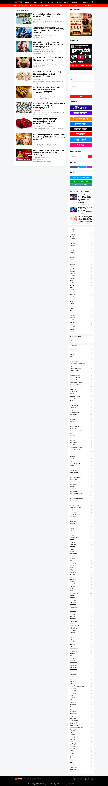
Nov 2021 (81, 280)
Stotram (81, 519)
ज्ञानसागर (81, 589)
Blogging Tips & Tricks (81, 368)
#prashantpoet (81, 350)
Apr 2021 (81, 285)
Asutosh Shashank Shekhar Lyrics (81, 359)
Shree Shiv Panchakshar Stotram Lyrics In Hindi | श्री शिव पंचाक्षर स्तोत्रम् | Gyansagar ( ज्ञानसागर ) (48, 44)
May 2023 (81, 266)
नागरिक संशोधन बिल (81, 626)
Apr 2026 (81, 236)
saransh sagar (81, 496)
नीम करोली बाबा (81, 633)
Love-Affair (81, 440)
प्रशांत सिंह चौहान (81, 642)
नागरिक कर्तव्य (81, 623)
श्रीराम (81, 732)
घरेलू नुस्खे (81, 577)
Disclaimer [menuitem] (75, 2)
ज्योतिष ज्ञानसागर (81, 593)
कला (81, 561)
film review (81, 401)
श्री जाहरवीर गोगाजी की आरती (81, 728)
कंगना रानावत (81, 551)
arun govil (81, 352)
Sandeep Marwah (81, 491)
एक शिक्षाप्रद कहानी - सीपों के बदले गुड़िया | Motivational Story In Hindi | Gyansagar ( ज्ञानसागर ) (49, 74)
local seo (81, 435)
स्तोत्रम (81, 760)
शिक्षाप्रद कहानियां (81, 721)
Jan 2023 (81, 273)
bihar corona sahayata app (81, 363)
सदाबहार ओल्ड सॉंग (81, 737)
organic (81, 461)
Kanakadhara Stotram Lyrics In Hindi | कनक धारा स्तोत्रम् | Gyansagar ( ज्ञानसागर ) (48, 152)
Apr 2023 (81, 269)
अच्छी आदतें (81, 530)
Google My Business (81, 410)
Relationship (81, 489)
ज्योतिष (81, 591)
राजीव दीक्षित (81, 688)
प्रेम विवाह (81, 647)
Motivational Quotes (81, 449)
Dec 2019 (81, 320)
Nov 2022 (81, 276)
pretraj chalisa (81, 472)
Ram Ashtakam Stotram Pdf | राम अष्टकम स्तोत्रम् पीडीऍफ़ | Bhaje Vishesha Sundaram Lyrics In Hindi (85, 219)
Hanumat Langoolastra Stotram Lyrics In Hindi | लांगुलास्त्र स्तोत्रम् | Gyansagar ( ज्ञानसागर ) (49, 137)
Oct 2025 (81, 248)
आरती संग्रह (81, 547)
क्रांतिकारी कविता (81, 572)
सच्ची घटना (81, 735)
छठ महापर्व (81, 584)
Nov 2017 (81, 329)
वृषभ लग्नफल (81, 716)
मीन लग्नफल (81, 684)
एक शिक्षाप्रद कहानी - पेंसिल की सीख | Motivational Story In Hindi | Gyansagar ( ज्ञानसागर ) (47, 90)
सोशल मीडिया (81, 758)
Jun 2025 (81, 250)
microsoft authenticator (81, 447)
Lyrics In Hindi (81, 442)
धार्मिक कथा (81, 616)
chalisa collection (81, 375)
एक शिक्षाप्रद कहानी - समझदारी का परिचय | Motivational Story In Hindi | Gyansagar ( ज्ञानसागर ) (49, 105)
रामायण (81, 695)
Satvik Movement (81, 503)
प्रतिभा (81, 640)
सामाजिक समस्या (38, 5)
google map (81, 407)
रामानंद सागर (81, 693)
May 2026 (81, 234)
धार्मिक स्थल (81, 619)
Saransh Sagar (64, 784)
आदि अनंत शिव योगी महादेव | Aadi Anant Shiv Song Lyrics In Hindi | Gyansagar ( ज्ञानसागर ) (48, 30)
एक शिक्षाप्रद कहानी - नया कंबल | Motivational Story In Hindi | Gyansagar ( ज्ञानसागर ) (45, 121)
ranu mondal (81, 484)
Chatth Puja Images (81, 377)
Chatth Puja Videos (81, 387)
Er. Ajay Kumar (81, 398)
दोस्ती (81, 609)
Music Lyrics (81, 454)
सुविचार (81, 756)
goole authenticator (81, 412)
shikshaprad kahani (81, 507)
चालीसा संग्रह (68, 5)
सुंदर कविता (81, 753)
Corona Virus (81, 391)
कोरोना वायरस (81, 570)
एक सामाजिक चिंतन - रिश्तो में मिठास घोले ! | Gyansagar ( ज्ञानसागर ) (49, 59)
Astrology (81, 356)
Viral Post (81, 524)
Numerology (81, 456)
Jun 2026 (81, 232)
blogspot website (81, 370)
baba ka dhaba (81, 361)
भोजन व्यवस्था (81, 667)
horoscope (81, 419)
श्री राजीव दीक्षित (81, 730)
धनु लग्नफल (81, 612)
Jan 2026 (81, 243)
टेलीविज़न (81, 598)
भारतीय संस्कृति (23, 5)
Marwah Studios (81, 445)
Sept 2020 (81, 299)
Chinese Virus (81, 389)
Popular (72, 191)
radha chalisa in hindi (81, 475)
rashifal (81, 486)
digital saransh (81, 394)
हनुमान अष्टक (81, 769)
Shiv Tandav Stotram (81, 514)
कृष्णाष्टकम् (81, 568)
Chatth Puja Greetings (81, 384)
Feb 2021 (81, 287)
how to (81, 421)
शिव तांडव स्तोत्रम (81, 725)
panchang (81, 465)
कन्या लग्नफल (81, 554)
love (81, 438)
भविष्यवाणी (81, 660)
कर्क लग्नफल (81, 558)
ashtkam (81, 354)
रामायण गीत (81, 698)
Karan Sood (81, 428)
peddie (81, 468)
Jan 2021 (81, 290)
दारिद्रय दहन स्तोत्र (81, 607)
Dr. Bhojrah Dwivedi (81, 396)
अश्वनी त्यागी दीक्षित (81, 537)
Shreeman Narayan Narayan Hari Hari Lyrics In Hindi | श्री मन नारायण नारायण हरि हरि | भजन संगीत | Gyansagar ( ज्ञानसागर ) (85, 198)
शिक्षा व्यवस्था (81, 718)
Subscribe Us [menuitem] (86, 2)
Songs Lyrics (81, 517)
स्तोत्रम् (75, 5)
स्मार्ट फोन (81, 765)
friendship (81, 403)
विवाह (81, 709)
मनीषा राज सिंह (81, 674)
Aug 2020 (81, 301)
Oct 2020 (81, 297)
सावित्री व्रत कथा (81, 751)
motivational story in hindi (81, 452)
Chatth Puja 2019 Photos (81, 382)
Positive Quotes (81, 470)
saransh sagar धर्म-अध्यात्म (81, 498)
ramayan (81, 482)
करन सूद (81, 556)
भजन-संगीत (81, 658)
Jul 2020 (81, 303)
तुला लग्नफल (81, 605)
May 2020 (81, 308)
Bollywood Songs (81, 373)
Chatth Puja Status (81, 380)
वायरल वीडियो (81, 704)
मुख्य (15, 5)
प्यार (81, 637)
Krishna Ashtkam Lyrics (81, 431)
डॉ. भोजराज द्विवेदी (81, 602)
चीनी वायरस (81, 582)
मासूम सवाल (81, 679)
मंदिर (81, 672)
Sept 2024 (81, 257)
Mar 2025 (81, 252)
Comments (86, 191)
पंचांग (30, 5)
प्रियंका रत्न (81, 644)
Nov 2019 (81, 322)
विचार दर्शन (81, 707)
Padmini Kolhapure (81, 463)
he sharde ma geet (81, 417)
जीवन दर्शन (81, 586)
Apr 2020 (81, 310)
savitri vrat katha (81, 505)
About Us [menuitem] (28, 2)
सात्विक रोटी (81, 739)
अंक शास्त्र (81, 528)
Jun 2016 (81, 331)
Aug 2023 (81, 264)
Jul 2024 (81, 259)
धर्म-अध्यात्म (81, 614)
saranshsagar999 (81, 500)
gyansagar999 (81, 414)
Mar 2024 (81, 262)
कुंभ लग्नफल (81, 565)
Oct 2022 (81, 278)
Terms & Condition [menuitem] (63, 2)
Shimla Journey (81, 512)
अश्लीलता (81, 535)
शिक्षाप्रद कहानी (81, 723)
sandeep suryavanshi (81, 493)
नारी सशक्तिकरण (81, 628)
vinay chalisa (81, 521)
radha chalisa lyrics (81, 477)
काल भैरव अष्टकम (81, 563)
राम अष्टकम (81, 691)
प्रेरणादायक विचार (81, 651)
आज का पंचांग (81, 542)
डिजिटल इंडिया (81, 600)
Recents (79, 191)
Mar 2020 (81, 313)
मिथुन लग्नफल (81, 681)
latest (81, 433)
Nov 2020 (81, 294)
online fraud (81, 459)
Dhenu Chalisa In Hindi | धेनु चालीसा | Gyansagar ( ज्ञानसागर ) (47, 15)
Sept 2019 (81, 327)
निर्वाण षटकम (81, 630)
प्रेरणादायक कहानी (49, 5)
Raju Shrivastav (81, 479)
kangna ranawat (81, 426)
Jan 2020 (81, 317)
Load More (40, 165)
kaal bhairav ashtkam (81, 424)
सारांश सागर (59, 5)
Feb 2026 (81, 241)
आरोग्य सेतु (81, 549)
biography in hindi (81, 366)
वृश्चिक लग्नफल (81, 714)
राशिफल (81, 700)
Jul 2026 (81, 229)
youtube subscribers (81, 526)
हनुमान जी (81, 772)
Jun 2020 (81, 306)
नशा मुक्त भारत (81, 621)
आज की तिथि (81, 544)
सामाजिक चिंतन (81, 744)
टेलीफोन (81, 595)
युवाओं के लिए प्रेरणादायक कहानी (81, 686)
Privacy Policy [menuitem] (49, 2)
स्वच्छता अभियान (81, 767)
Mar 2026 (81, 239)
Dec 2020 (81, 292)
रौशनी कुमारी (81, 702)
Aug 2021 (81, 283)
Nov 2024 (81, 255)
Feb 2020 (81, 315)
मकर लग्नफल (81, 670)
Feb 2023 (81, 271)
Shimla (81, 510)
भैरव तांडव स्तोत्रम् (81, 665)
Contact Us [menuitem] (38, 2)
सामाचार (81, 742)
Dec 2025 (81, 245)
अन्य (81, 533)
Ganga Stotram (81, 405)
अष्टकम (81, 540)
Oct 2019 (81, 324)
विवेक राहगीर (81, 711)
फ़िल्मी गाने (81, 653)
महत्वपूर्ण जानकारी (81, 677)
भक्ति (81, 656)
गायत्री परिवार (81, 575)
